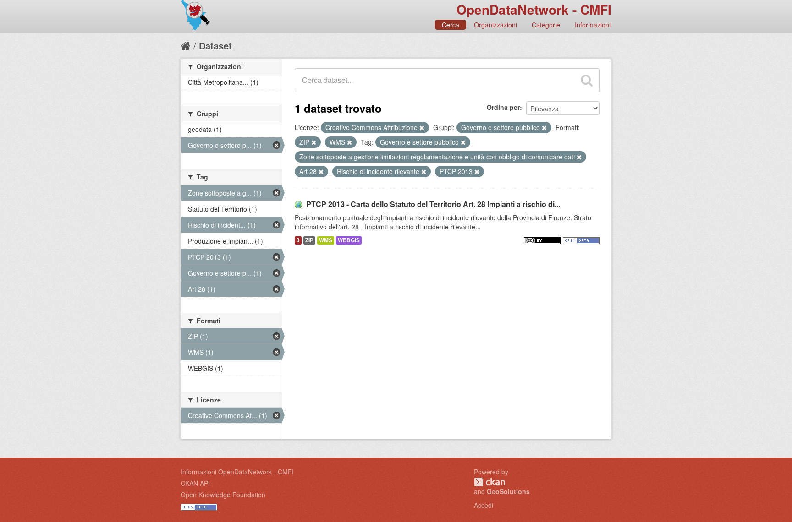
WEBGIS (349, 240)
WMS (325, 240)
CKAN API (195, 483)
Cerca (450, 24)
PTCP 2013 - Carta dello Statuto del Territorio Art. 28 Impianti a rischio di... (433, 204)
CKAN (489, 482)
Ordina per (503, 107)
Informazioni (592, 24)
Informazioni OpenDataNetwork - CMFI (237, 471)
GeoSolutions (508, 491)
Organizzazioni (495, 24)
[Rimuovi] (421, 127)
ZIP (309, 240)
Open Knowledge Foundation (223, 494)
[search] (587, 80)
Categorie (546, 24)
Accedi (483, 505)
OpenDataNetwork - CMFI (533, 9)
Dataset (215, 45)
